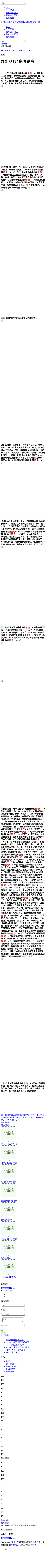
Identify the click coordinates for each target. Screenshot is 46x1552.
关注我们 (5, 1123)
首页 (8, 27)
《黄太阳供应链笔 (9, 1239)
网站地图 (14, 1545)
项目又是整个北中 (9, 1182)
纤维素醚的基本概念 (15, 1340)
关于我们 (10, 29)
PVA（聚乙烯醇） (13, 1352)
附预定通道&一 (7, 1220)
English (4, 44)
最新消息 (5, 1125)
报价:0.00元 (6, 1258)
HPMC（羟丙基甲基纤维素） (18, 1342)
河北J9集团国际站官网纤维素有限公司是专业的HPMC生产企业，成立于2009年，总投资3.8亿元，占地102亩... (22, 1117)
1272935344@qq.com (9, 1288)
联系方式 (5, 1523)
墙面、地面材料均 (9, 1144)
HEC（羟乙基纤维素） (16, 1345)
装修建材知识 (12, 32)
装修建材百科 (12, 34)
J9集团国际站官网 (8, 50)
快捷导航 (5, 1335)
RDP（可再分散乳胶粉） (16, 1350)
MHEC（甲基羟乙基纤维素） (18, 1347)
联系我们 (10, 37)
